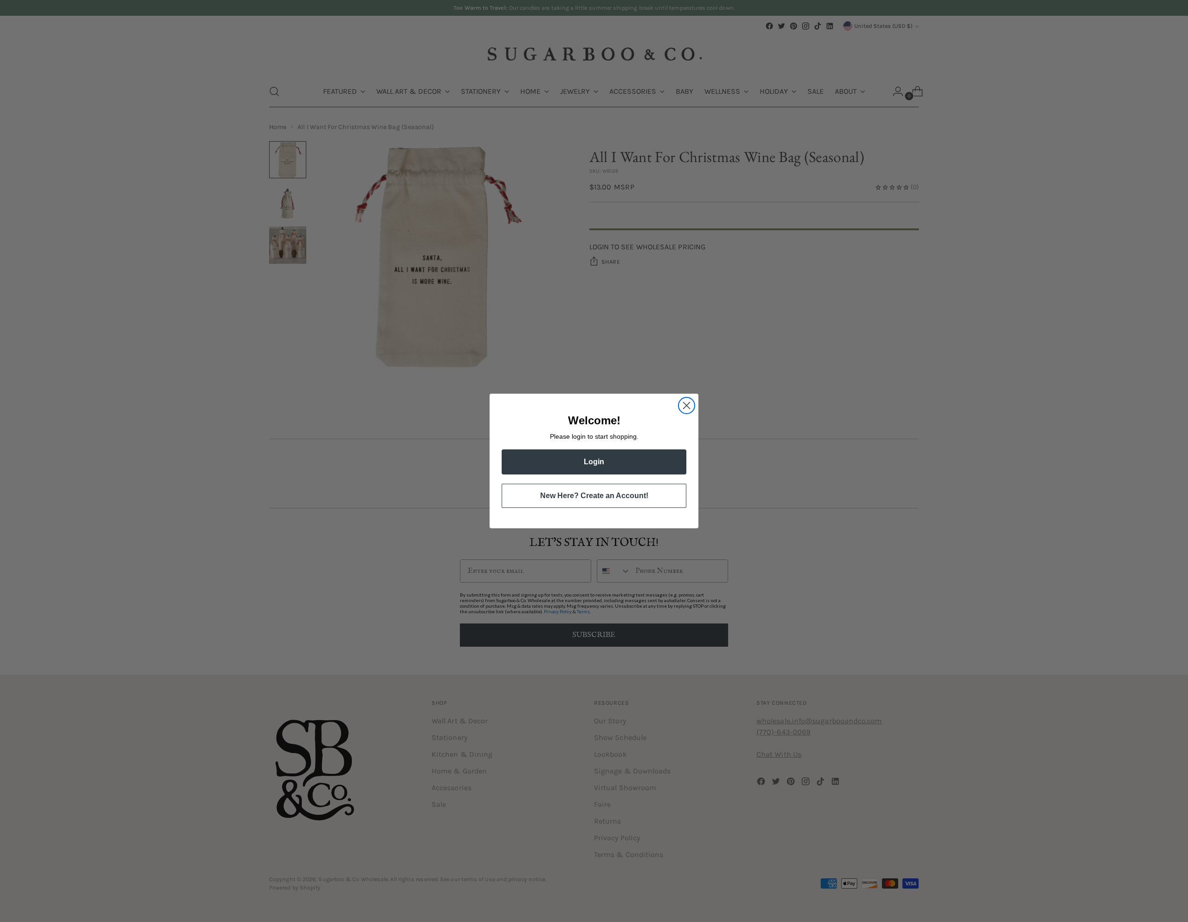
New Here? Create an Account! (594, 496)
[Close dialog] (686, 405)
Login (594, 462)
